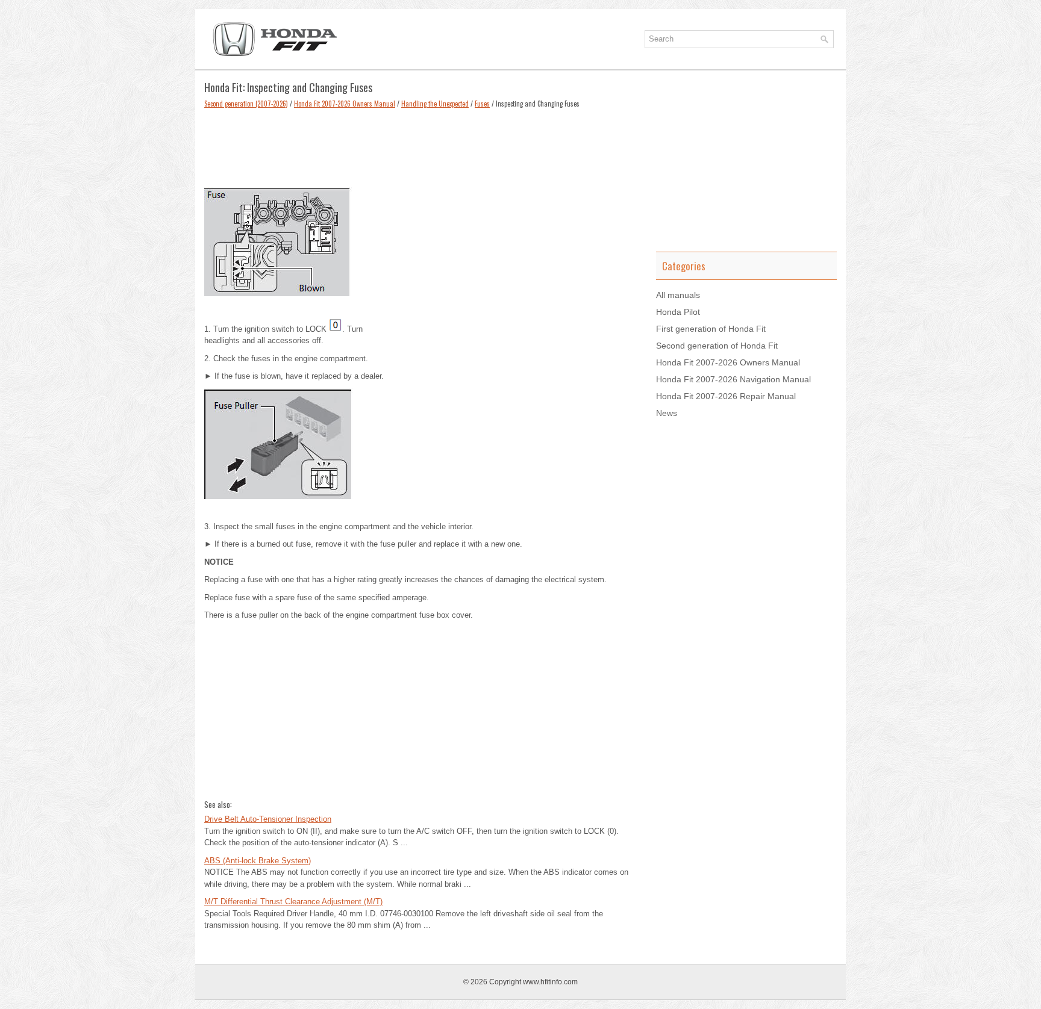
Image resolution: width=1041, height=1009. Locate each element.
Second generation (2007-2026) (246, 103)
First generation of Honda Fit (711, 329)
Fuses (482, 103)
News (666, 413)
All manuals (678, 295)
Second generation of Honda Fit (717, 345)
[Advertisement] (421, 145)
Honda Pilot (678, 312)
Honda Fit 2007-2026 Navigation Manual (733, 379)
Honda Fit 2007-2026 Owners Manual (344, 103)
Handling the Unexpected (435, 103)
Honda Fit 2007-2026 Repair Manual (726, 396)
